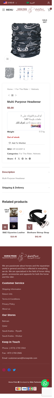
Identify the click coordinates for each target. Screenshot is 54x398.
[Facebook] (9, 370)
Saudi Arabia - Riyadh (12, 331)
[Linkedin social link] (26, 159)
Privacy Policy (8, 304)
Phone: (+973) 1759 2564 (14, 348)
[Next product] (16, 95)
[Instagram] (4, 370)
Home (10, 89)
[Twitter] (14, 370)
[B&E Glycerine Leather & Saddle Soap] (13, 218)
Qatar (4, 326)
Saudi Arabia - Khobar (12, 336)
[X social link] (19, 159)
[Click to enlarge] (7, 59)
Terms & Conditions (11, 299)
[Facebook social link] (15, 159)
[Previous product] (9, 95)
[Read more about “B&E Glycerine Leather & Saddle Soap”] (5, 227)
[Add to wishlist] (20, 211)
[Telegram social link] (30, 159)
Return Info (7, 294)
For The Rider (22, 89)
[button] (29, 227)
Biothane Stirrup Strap (38, 232)
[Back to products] (12, 95)
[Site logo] (30, 9)
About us (6, 309)
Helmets (35, 89)
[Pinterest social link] (22, 159)
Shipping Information (11, 289)
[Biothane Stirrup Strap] (38, 218)
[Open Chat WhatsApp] (45, 383)
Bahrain (5, 321)
